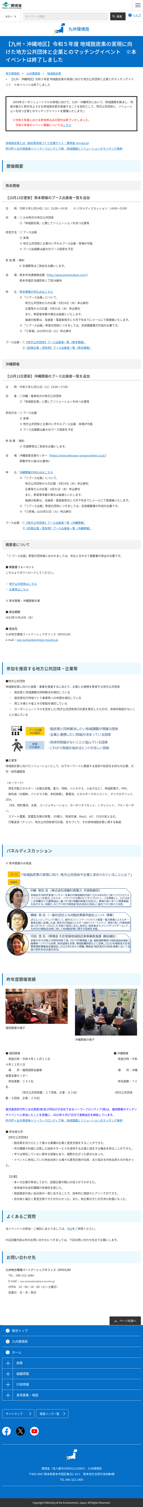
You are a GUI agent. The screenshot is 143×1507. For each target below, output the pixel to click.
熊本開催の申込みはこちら (36, 291)
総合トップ (20, 1330)
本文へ (8, 16)
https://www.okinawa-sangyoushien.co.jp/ (77, 455)
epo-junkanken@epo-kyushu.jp (37, 640)
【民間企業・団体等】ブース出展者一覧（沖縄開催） (58, 528)
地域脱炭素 (54, 73)
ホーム (16, 1352)
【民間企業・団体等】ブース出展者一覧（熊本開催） (58, 348)
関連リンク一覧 (49, 1414)
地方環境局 (13, 73)
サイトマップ (14, 1414)
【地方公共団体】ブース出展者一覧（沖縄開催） (55, 522)
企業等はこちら (19, 589)
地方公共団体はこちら (23, 584)
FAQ (69, 1228)
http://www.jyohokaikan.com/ (67, 275)
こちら (67, 125)
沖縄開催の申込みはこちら (36, 472)
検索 (119, 16)
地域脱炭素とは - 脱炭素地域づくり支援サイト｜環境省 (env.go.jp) (47, 143)
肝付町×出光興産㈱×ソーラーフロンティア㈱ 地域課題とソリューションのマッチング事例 (64, 148)
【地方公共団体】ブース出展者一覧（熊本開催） (55, 342)
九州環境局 (33, 73)
